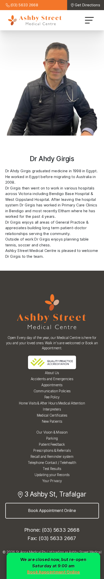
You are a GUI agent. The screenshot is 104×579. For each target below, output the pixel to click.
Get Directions (87, 5)
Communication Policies (52, 391)
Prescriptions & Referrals (52, 450)
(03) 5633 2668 (24, 5)
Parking (52, 438)
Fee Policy (52, 397)
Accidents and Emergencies (52, 379)
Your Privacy (52, 481)
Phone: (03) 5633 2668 (52, 530)
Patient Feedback (52, 444)
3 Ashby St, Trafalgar (54, 494)
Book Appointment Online (52, 510)
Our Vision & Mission (52, 432)
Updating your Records (52, 475)
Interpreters (52, 409)
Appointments (51, 385)
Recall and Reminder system (52, 457)
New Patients (52, 421)
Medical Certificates (52, 415)
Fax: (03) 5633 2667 (52, 538)
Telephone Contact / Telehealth (52, 463)
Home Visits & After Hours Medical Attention (52, 403)
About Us (52, 373)
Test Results (52, 469)
